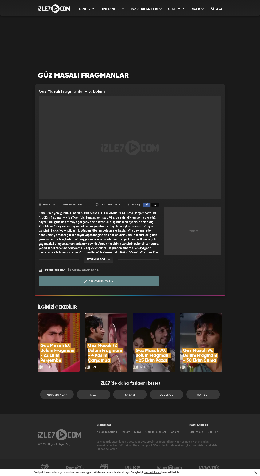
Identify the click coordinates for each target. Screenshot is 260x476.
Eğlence (166, 394)
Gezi (93, 394)
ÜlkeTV (132, 468)
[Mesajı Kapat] (255, 472)
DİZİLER (85, 9)
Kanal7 (44, 468)
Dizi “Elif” (213, 432)
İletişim (174, 432)
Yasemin (209, 468)
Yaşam (130, 394)
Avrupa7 (104, 468)
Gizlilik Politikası (155, 432)
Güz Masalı (50, 204)
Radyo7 (75, 468)
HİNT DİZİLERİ (111, 9)
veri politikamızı (152, 472)
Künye (138, 432)
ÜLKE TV (174, 9)
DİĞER (196, 9)
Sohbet (203, 394)
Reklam (125, 432)
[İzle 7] (54, 8)
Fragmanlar (57, 394)
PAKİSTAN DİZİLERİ (145, 9)
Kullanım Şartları (107, 432)
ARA (218, 9)
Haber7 (169, 468)
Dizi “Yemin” (196, 432)
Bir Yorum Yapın (100, 281)
